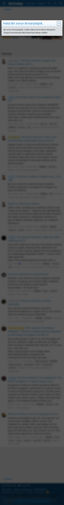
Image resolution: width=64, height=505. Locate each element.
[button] (59, 23)
